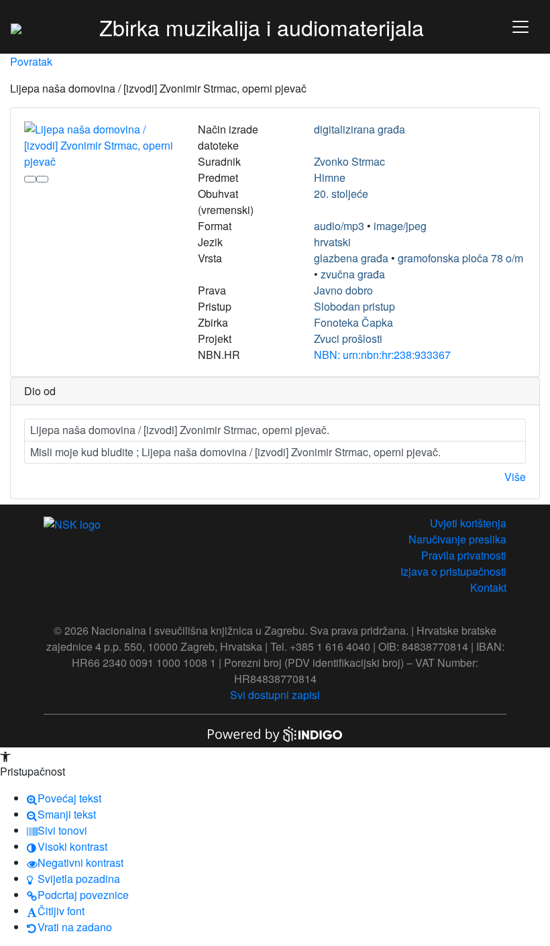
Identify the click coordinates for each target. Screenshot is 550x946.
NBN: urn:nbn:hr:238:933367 (382, 354)
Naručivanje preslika (457, 539)
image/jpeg (400, 225)
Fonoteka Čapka (353, 322)
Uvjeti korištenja (468, 523)
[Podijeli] (42, 179)
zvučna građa (353, 274)
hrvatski (332, 242)
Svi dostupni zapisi (275, 694)
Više (515, 476)
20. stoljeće (341, 193)
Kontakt (488, 587)
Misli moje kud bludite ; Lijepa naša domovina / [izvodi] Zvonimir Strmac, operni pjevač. (235, 452)
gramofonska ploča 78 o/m (460, 258)
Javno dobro (343, 290)
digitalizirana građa (359, 129)
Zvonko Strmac (349, 161)
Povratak (31, 61)
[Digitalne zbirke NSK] (16, 26)
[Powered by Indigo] (275, 733)
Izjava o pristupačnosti (453, 571)
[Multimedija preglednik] (30, 179)
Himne (329, 177)
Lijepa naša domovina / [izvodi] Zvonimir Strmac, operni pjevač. (179, 429)
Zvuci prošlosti (348, 338)
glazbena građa (351, 258)
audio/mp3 (339, 225)
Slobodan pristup (354, 306)
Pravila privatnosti (463, 555)
